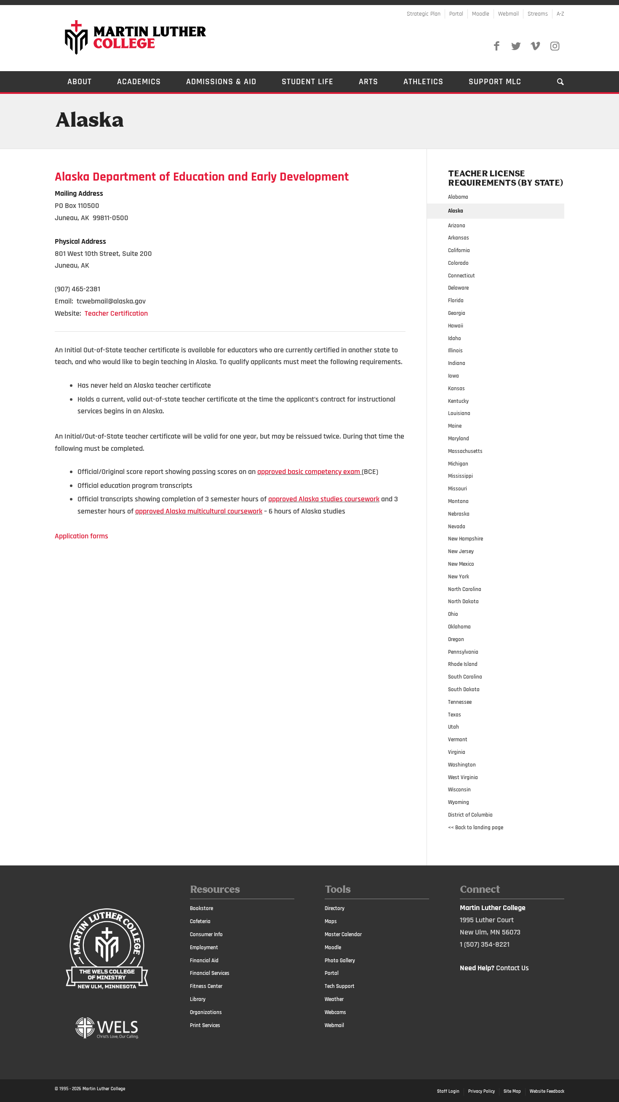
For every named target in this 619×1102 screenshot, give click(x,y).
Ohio (453, 614)
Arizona (456, 225)
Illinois (455, 350)
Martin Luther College (104, 1089)
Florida (456, 300)
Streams (538, 14)
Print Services (205, 1025)
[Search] (554, 81)
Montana (458, 501)
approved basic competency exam (308, 471)
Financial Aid (204, 960)
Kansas (456, 388)
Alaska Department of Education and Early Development (202, 177)
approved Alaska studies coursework (323, 499)
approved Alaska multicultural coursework (198, 511)
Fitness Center (206, 986)
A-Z (560, 14)
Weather (334, 999)
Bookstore (201, 908)
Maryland (458, 438)
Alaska (89, 121)
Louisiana (459, 413)
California (459, 250)
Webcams (335, 1012)
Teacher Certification (116, 313)
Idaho (454, 338)
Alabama (458, 197)
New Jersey (461, 551)
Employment (204, 947)
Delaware (458, 288)
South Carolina (465, 676)
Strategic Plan (423, 14)
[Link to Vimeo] (535, 46)
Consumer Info (206, 934)
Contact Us (512, 968)
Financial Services (209, 973)
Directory (334, 908)
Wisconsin (459, 789)
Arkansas (458, 237)
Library (197, 999)
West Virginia (463, 777)
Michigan (458, 463)
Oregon (456, 639)
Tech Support (340, 986)
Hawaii (455, 325)
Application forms (81, 536)
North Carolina (464, 589)
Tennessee (460, 702)
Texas (454, 714)
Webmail (508, 14)
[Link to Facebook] (496, 46)
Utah (453, 727)
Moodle (480, 14)
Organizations (206, 1012)
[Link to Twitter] (515, 46)
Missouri (457, 488)
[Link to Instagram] (554, 46)
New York (458, 576)
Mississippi (460, 476)
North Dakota (463, 601)
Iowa (453, 376)
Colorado (458, 263)
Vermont (457, 739)
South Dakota (464, 689)
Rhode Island (463, 664)
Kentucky (458, 401)
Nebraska (459, 514)
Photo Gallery (340, 960)
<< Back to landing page (475, 827)
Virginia (456, 752)
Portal (456, 14)
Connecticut (461, 275)
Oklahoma (459, 626)
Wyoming (458, 802)
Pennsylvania (463, 652)
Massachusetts (465, 451)
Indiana (456, 363)
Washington (462, 764)
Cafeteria (200, 921)
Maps (331, 921)
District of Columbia (470, 815)
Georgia (456, 313)
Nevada (456, 526)
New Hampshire (465, 538)
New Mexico (461, 564)
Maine (455, 426)
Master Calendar (343, 934)
